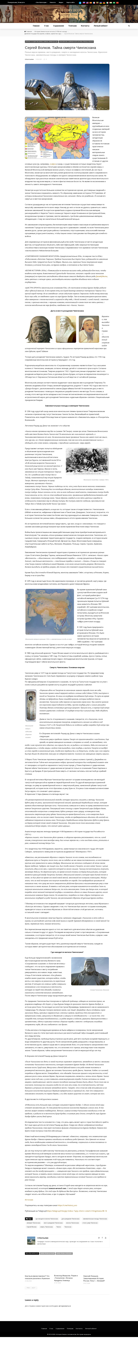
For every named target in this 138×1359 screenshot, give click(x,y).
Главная (36, 26)
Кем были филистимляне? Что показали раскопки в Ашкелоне (37, 1277)
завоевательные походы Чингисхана (95, 1219)
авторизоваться (65, 1306)
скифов (53, 164)
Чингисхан (67, 1227)
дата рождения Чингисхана (70, 1219)
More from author (47, 1253)
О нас (46, 26)
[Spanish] (91, 3)
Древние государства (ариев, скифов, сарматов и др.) (41, 41)
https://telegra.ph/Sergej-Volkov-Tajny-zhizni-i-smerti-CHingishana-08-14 (77, 1211)
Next (33, 1288)
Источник (29, 1200)
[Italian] (107, 3)
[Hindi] (111, 3)
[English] (87, 3)
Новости (53, 2)
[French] (94, 3)
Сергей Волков (31, 1227)
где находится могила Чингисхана (47, 1219)
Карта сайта (70, 2)
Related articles (32, 1253)
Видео (61, 2)
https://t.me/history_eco (67, 1205)
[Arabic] (114, 3)
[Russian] (84, 3)
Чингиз (58, 1227)
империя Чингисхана (33, 1223)
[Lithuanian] (97, 3)
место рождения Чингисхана (53, 1223)
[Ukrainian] (101, 3)
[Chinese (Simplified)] (117, 3)
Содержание (58, 26)
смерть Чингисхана (46, 1227)
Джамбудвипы (101, 276)
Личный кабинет (101, 26)
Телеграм (72, 26)
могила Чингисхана (72, 1223)
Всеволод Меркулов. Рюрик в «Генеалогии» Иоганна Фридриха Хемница (66, 1278)
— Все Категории (40, 2)
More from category (64, 1253)
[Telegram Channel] (80, 3)
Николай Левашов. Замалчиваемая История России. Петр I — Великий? (94, 1278)
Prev (28, 1288)
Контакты (85, 26)
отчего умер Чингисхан (90, 1223)
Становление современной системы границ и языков (76, 41)
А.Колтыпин (29, 59)
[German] (104, 3)
